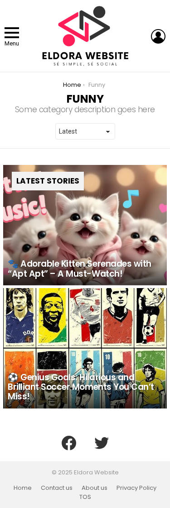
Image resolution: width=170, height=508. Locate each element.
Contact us (57, 488)
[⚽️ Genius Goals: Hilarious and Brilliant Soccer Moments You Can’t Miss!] (85, 348)
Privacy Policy (136, 488)
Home (23, 488)
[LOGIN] (158, 36)
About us (94, 488)
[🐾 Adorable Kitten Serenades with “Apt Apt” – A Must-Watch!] (85, 225)
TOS (85, 497)
